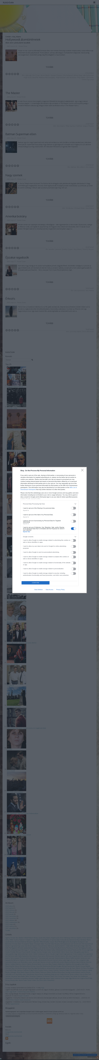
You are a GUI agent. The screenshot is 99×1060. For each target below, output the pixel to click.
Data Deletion (38, 589)
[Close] (83, 471)
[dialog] (49, 530)
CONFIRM (35, 582)
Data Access (49, 589)
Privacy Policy (60, 589)
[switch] (73, 508)
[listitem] (49, 504)
